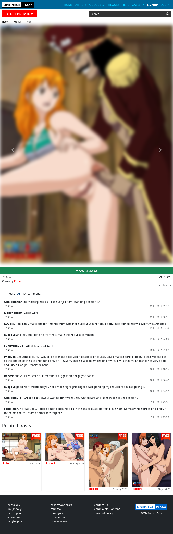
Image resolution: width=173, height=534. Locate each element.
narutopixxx (15, 513)
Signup (152, 5)
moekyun (57, 513)
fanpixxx (56, 509)
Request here (118, 5)
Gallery (138, 5)
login (19, 293)
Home (68, 5)
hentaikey (13, 505)
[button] (13, 150)
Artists (80, 5)
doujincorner (59, 521)
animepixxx (14, 517)
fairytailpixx (14, 521)
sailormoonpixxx (61, 505)
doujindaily (14, 509)
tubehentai (58, 517)
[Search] (167, 14)
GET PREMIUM (21, 13)
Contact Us (101, 505)
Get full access (88, 270)
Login (165, 5)
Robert (7, 463)
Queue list (97, 5)
